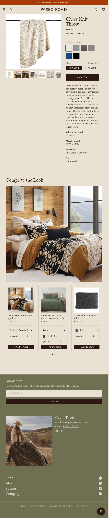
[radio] (69, 48)
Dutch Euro (72, 127)
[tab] (17, 74)
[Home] (54, 9)
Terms (22, 506)
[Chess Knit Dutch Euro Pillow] (86, 300)
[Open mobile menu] (4, 9)
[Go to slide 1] (52, 354)
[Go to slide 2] (54, 354)
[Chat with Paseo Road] (101, 511)
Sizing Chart (93, 63)
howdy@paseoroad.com (74, 422)
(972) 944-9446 (71, 426)
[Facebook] (56, 431)
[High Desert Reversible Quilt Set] (20, 300)
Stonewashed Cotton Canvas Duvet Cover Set (53, 317)
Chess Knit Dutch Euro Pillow (85, 317)
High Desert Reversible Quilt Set (20, 317)
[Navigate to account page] (95, 9)
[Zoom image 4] (33, 41)
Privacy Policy (37, 506)
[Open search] (10, 9)
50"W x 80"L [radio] (90, 68)
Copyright (82, 506)
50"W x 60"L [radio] (74, 68)
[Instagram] (61, 431)
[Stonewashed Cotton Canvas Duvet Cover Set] (53, 300)
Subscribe (53, 401)
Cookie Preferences (60, 506)
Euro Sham (87, 123)
